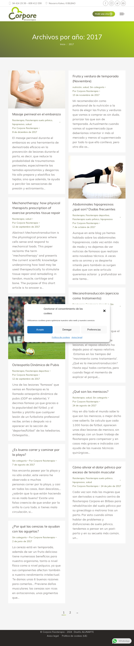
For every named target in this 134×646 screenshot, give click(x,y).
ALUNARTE (88, 631)
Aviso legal (77, 337)
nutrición (77, 87)
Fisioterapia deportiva (97, 215)
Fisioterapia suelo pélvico (38, 120)
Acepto (40, 329)
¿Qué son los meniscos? (90, 391)
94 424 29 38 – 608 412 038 (27, 3)
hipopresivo (18, 124)
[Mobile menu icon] (122, 14)
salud (29, 124)
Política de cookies (61, 337)
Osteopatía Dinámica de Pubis (35, 365)
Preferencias (94, 329)
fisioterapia (18, 120)
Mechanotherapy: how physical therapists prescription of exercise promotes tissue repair (36, 208)
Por (25, 128)
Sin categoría (97, 87)
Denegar (67, 329)
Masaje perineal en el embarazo (36, 114)
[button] (105, 311)
